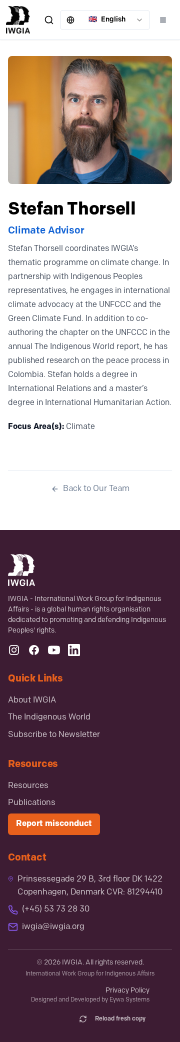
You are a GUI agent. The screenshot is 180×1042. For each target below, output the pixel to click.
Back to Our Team (96, 489)
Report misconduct (54, 824)
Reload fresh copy (120, 1019)
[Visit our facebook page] (34, 650)
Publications (32, 803)
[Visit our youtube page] (54, 650)
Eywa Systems (130, 1000)
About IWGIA (32, 700)
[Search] (49, 20)
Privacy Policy (128, 990)
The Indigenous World (49, 718)
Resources (28, 786)
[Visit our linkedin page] (74, 650)
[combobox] (105, 20)
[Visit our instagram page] (14, 650)
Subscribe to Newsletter (54, 735)
